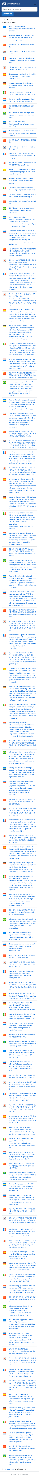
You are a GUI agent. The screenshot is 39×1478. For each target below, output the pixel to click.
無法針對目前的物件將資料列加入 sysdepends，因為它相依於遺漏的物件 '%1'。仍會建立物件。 (22, 1448)
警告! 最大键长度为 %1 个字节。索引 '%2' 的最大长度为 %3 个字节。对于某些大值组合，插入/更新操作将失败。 (22, 434)
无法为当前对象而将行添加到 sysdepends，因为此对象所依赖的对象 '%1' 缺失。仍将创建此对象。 (22, 1351)
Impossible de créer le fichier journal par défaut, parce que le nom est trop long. (22, 60)
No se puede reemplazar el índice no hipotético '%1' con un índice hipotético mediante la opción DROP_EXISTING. (22, 996)
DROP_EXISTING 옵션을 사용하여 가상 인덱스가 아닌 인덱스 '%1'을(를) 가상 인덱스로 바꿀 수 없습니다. (22, 964)
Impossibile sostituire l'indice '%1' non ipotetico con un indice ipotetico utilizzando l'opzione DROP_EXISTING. (22, 1016)
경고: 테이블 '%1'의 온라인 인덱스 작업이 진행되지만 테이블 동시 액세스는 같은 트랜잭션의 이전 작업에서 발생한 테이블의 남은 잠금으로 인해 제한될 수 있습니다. (22, 625)
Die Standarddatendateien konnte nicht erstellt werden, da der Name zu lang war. (22, 181)
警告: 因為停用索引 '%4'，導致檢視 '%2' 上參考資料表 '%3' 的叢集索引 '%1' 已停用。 (22, 1299)
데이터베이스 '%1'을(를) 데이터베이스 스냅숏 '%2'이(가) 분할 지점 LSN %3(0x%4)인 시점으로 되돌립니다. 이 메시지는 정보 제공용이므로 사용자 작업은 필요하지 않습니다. (22, 264)
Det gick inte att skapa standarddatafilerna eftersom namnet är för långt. (22, 124)
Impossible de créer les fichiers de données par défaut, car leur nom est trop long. (22, 156)
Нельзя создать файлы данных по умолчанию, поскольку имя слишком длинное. (22, 133)
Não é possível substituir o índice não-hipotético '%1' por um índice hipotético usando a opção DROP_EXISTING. (22, 1043)
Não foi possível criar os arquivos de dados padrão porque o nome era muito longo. (21, 210)
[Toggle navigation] (34, 4)
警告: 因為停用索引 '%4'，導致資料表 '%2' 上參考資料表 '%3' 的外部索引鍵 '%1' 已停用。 (21, 1166)
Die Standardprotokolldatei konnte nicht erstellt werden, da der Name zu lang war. (22, 85)
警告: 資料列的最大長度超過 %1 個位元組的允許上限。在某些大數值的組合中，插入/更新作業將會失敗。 (22, 912)
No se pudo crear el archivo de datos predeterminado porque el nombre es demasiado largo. (22, 171)
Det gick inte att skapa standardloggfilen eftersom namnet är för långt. (22, 28)
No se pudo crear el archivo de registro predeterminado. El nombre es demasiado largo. (22, 76)
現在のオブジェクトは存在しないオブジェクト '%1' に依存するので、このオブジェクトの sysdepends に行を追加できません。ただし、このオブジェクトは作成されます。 (22, 1385)
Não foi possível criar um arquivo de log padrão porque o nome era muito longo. (21, 115)
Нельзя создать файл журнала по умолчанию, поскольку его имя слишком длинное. (21, 37)
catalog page (9, 1469)
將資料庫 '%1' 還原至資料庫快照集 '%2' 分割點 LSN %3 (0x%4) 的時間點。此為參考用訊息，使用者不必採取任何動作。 (22, 375)
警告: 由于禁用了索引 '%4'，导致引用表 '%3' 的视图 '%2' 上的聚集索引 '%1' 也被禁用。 (22, 1211)
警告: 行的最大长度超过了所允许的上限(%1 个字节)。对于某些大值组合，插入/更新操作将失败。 (22, 801)
